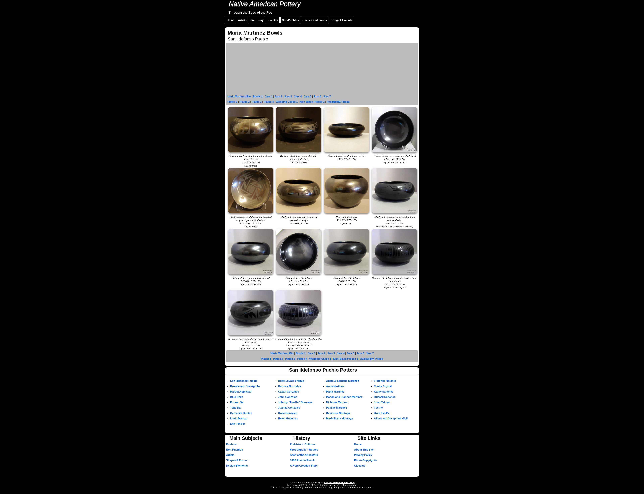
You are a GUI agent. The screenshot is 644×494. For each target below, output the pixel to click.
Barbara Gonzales (289, 386)
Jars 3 (288, 96)
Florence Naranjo (385, 380)
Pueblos (272, 20)
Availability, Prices (338, 101)
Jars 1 (269, 96)
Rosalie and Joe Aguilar (245, 386)
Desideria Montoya (338, 413)
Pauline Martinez (336, 407)
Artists (242, 20)
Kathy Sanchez (383, 391)
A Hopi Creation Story (304, 465)
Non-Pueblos (290, 20)
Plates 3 (257, 101)
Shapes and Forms (315, 20)
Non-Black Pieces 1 (312, 101)
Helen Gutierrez (288, 418)
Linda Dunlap (238, 418)
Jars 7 (327, 96)
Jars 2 (278, 96)
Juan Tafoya (382, 402)
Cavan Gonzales (288, 391)
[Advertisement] (322, 68)
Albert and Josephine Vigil (391, 418)
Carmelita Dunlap (241, 413)
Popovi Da (236, 402)
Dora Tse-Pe (382, 413)
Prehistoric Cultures (302, 444)
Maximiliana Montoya (339, 418)
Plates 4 (269, 101)
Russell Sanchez (384, 397)
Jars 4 (298, 96)
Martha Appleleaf (240, 391)
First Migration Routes (304, 449)
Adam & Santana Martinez (342, 380)
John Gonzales (287, 397)
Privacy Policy (363, 455)
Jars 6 (317, 96)
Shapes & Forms (236, 460)
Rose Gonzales (287, 413)
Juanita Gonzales (289, 407)
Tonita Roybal (383, 386)
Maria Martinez (335, 391)
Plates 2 (244, 101)
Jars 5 (307, 96)
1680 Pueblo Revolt (302, 460)
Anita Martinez (335, 386)
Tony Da (235, 407)
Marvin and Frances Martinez (344, 397)
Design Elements (341, 20)
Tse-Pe (378, 407)
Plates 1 (232, 101)
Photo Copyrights (365, 460)
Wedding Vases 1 (287, 101)
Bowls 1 (258, 96)
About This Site (364, 449)
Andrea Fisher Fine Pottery (339, 482)
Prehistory (257, 20)
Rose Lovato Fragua (291, 380)
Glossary (359, 465)
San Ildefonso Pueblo (243, 380)
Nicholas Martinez (337, 402)
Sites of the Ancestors (304, 455)
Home (230, 20)
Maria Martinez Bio (239, 96)
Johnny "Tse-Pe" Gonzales (295, 402)
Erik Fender (237, 423)
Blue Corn (236, 397)
